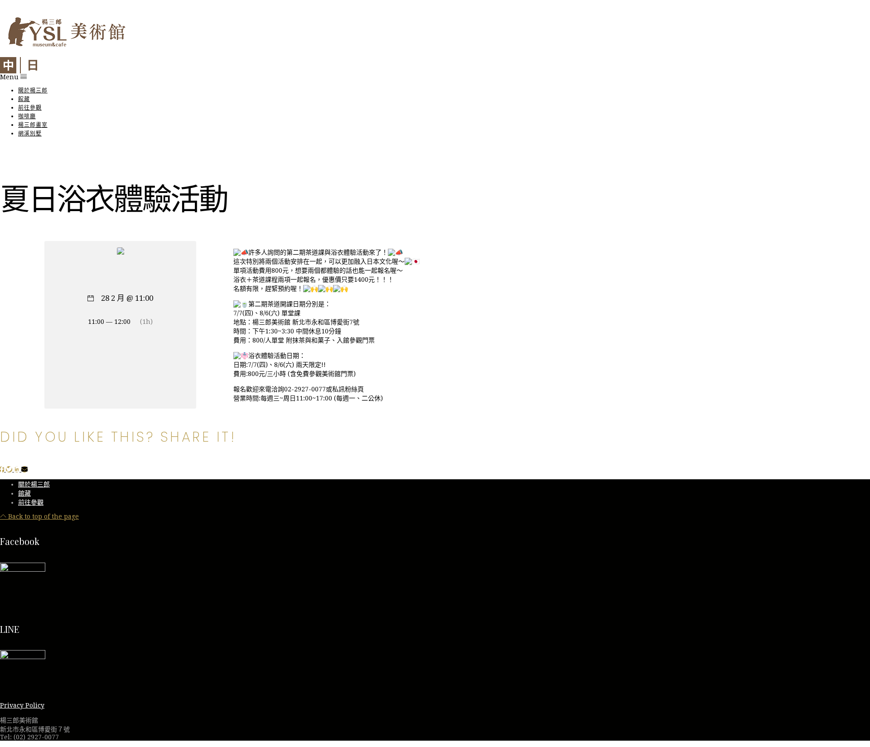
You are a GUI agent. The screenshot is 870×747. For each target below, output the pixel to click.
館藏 (24, 99)
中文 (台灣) (8, 65)
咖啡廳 (27, 116)
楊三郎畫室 (33, 125)
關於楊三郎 (33, 90)
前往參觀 (30, 107)
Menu (10, 77)
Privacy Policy (22, 705)
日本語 (32, 65)
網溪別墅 (30, 133)
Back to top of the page (42, 516)
